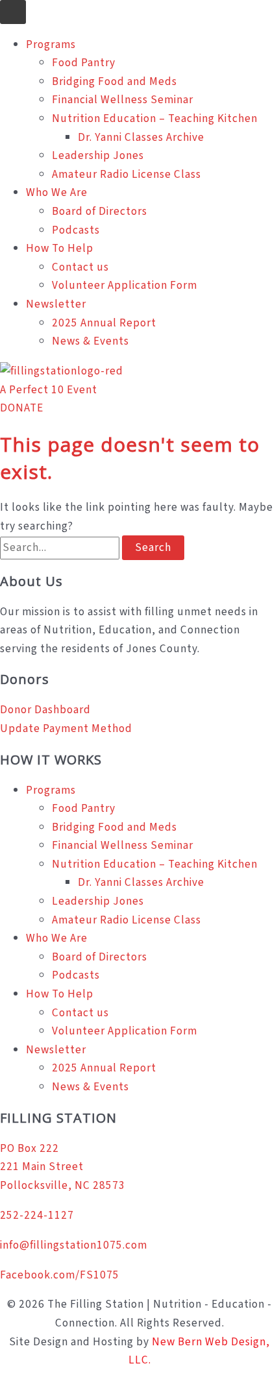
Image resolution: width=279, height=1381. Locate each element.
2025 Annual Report (104, 323)
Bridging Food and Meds (114, 81)
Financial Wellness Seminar (122, 100)
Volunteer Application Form (124, 285)
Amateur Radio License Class (126, 174)
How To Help (59, 248)
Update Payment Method (66, 728)
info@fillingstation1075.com (73, 1245)
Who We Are (57, 192)
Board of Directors (99, 211)
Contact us (80, 267)
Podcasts (76, 230)
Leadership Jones (98, 155)
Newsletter (56, 304)
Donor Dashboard (45, 710)
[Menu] (13, 12)
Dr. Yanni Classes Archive (141, 137)
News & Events (90, 341)
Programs (51, 44)
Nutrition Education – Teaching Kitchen (155, 118)
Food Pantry (83, 63)
